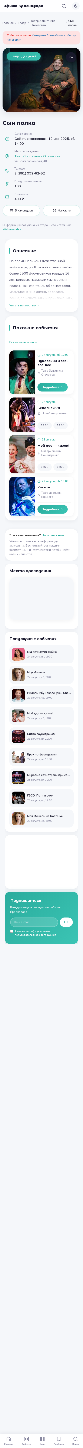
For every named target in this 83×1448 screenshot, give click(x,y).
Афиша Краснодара (23, 6)
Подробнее (50, 387)
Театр (22, 23)
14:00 (44, 425)
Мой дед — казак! (53, 445)
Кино (42, 1443)
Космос (44, 487)
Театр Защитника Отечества (42, 23)
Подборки (59, 1443)
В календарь (24, 210)
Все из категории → (23, 342)
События (26, 1443)
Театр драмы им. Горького (51, 495)
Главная (8, 23)
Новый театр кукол (54, 413)
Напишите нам (53, 535)
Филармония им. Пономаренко (51, 453)
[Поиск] (64, 6)
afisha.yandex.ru (13, 229)
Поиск (75, 1443)
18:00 (44, 467)
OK (66, 922)
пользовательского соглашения (35, 935)
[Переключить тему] (76, 6)
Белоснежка (48, 408)
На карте (64, 210)
